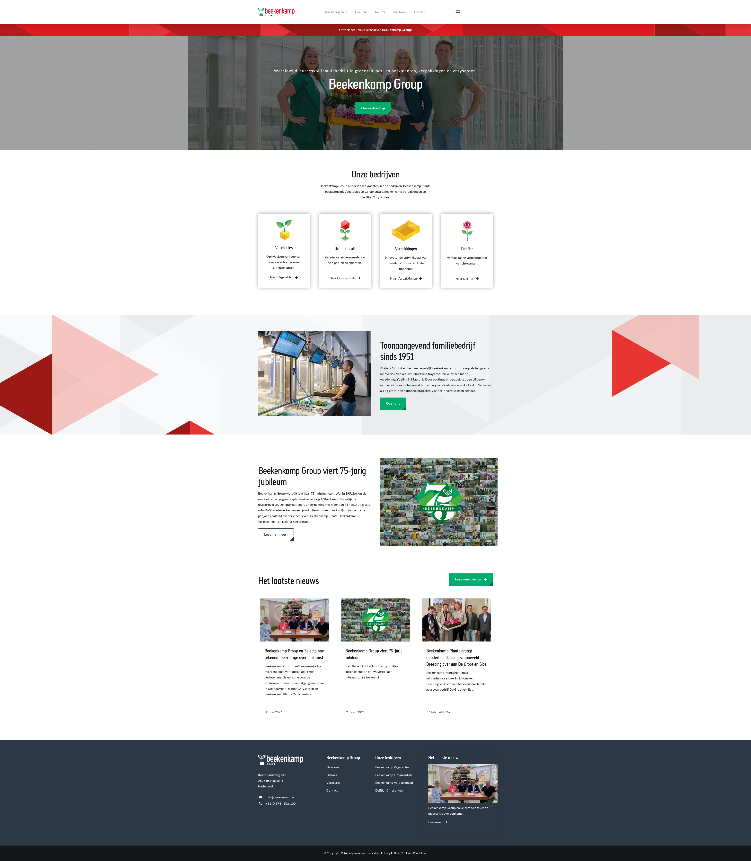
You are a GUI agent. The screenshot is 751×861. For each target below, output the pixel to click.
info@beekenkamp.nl (280, 797)
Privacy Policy (390, 853)
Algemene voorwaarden (364, 853)
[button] (261, 374)
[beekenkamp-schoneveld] (456, 600)
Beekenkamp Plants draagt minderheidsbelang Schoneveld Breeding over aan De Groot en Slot (456, 657)
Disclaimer (420, 853)
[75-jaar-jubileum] (375, 600)
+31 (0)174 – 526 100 (281, 803)
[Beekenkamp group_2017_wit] (280, 756)
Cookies (406, 853)
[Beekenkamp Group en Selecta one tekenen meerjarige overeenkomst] (463, 767)
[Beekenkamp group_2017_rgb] (276, 9)
